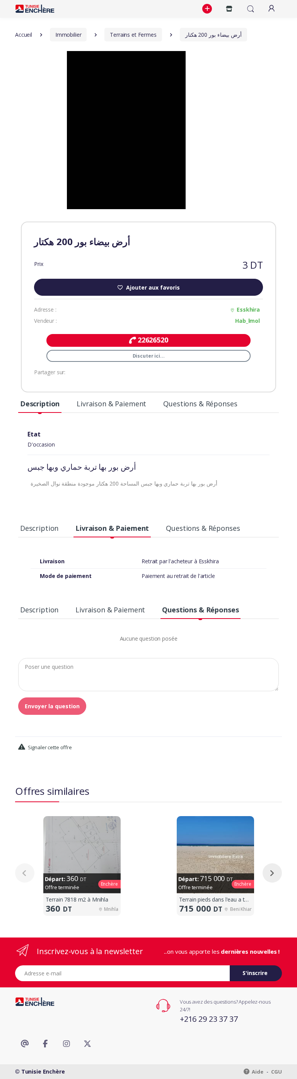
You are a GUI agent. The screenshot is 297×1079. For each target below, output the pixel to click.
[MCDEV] (35, 8)
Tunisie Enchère (43, 1071)
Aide (257, 1071)
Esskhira (248, 309)
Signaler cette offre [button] (49, 747)
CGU (276, 1071)
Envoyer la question (52, 706)
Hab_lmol (247, 320)
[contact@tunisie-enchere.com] (24, 1043)
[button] (208, 8)
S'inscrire (255, 973)
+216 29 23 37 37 (209, 1019)
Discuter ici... (149, 356)
